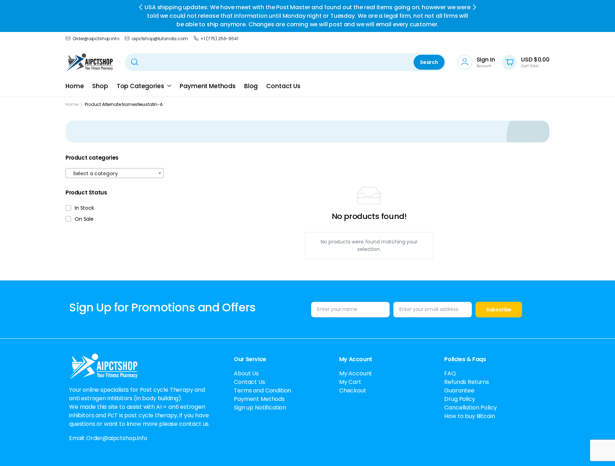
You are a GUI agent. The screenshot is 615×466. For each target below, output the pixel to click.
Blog (251, 86)
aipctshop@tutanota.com (160, 39)
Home (74, 86)
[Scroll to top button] (599, 450)
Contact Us (283, 86)
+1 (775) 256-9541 (219, 39)
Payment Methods (208, 86)
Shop (100, 86)
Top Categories (140, 86)
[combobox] (114, 173)
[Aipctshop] (89, 62)
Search (429, 62)
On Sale (84, 218)
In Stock (84, 207)
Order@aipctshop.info (96, 39)
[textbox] (114, 173)
